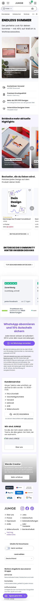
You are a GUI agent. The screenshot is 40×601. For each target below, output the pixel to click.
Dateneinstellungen (28, 521)
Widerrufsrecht (13, 409)
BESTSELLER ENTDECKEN (18, 234)
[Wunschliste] (8, 3)
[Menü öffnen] (35, 3)
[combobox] (19, 558)
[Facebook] (27, 508)
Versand (10, 400)
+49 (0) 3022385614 (21, 414)
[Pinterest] (32, 508)
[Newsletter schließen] (25, 596)
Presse (9, 518)
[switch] (7, 548)
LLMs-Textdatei (26, 525)
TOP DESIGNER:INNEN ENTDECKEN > (19, 265)
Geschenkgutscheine (15, 397)
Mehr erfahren (28, 418)
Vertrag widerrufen (11, 533)
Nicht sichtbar (17, 548)
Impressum (11, 521)
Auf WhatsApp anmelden (21, 343)
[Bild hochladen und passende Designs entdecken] (32, 9)
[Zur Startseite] (19, 3)
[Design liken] (29, 190)
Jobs (24, 515)
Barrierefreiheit (28, 529)
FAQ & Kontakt (13, 394)
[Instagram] (22, 508)
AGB (8, 406)
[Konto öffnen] (3, 3)
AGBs (9, 524)
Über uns (19, 447)
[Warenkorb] (30, 3)
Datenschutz (27, 518)
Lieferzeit (10, 403)
